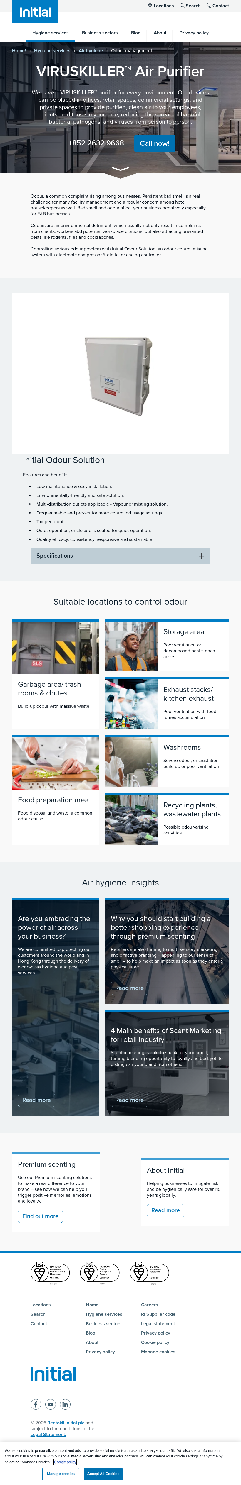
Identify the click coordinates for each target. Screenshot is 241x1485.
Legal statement (158, 1324)
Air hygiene (91, 51)
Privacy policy (100, 1352)
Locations (164, 6)
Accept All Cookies (103, 1474)
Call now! (155, 143)
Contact (220, 6)
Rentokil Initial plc (65, 1423)
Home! (19, 51)
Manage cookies (158, 1352)
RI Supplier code (158, 1314)
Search (193, 6)
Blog (90, 1333)
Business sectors (104, 1324)
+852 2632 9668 (96, 143)
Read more (36, 1100)
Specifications (54, 555)
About (92, 1342)
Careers (149, 1305)
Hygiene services (52, 51)
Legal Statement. (48, 1434)
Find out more (40, 1216)
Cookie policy (155, 1342)
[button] (120, 170)
